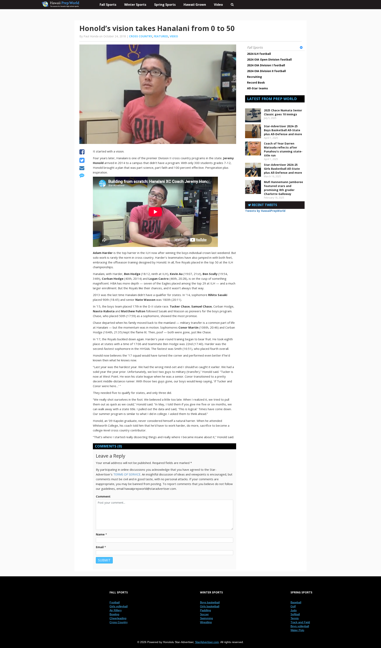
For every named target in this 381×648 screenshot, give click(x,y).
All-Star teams (257, 88)
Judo (294, 610)
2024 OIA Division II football (266, 71)
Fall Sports (255, 47)
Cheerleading (118, 618)
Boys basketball (210, 602)
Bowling (114, 614)
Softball (295, 614)
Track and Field (300, 622)
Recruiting (254, 77)
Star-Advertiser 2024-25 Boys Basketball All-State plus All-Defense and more (283, 130)
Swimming (206, 618)
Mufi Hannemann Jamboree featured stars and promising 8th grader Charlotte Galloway (283, 188)
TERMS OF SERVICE (126, 474)
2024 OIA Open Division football (269, 59)
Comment (103, 496)
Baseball (296, 602)
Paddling (205, 610)
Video (218, 4)
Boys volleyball (300, 626)
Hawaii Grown (195, 4)
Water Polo (297, 630)
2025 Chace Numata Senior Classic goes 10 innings (283, 112)
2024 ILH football (259, 54)
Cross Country (140, 36)
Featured (161, 36)
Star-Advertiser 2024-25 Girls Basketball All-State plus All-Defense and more (283, 169)
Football (115, 602)
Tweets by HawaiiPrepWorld (265, 211)
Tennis (295, 618)
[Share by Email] (81, 169)
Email (100, 547)
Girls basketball (209, 606)
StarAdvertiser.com (207, 642)
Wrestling (206, 622)
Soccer (204, 614)
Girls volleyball (119, 606)
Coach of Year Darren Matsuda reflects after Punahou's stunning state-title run (283, 149)
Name (100, 534)
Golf (293, 606)
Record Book (256, 82)
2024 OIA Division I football (266, 65)
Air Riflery (116, 610)
